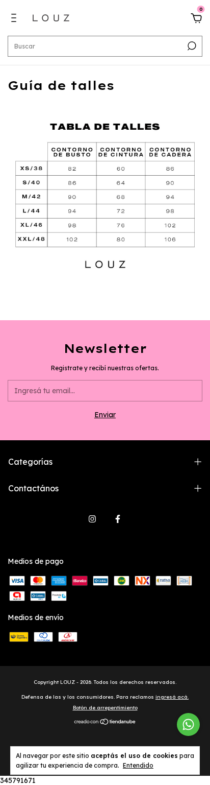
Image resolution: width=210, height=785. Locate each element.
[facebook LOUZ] (118, 519)
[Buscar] (191, 46)
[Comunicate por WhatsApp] (188, 724)
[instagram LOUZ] (92, 519)
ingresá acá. (172, 697)
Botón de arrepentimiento (105, 707)
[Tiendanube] (105, 722)
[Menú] (15, 19)
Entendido (138, 765)
